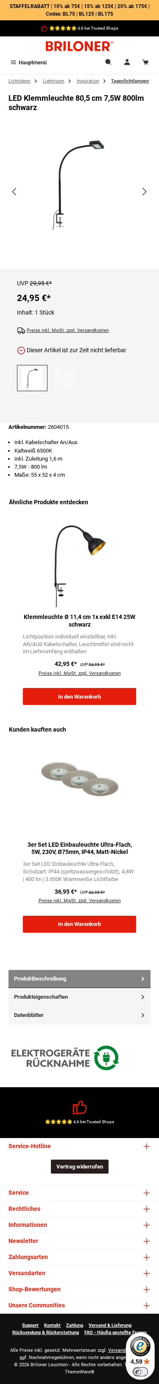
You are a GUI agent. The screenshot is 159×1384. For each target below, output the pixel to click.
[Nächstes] (144, 191)
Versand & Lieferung (110, 1325)
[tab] (79, 979)
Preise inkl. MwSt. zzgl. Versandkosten (68, 330)
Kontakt (52, 1325)
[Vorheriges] (14, 191)
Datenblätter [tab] (29, 1015)
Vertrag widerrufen (79, 1166)
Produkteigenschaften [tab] (41, 997)
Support (30, 1325)
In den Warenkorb (79, 696)
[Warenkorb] (145, 62)
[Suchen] (108, 62)
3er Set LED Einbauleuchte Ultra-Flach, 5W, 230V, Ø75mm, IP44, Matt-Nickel (80, 848)
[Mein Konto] (127, 62)
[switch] (140, 1371)
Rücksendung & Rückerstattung (45, 1332)
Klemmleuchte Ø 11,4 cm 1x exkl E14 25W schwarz (79, 620)
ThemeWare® (80, 1372)
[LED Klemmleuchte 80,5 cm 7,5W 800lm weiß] (65, 378)
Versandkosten (124, 1350)
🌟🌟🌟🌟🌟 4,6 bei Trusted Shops (83, 28)
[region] (79, 199)
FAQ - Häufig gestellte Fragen (115, 1332)
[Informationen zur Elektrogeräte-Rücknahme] (66, 1060)
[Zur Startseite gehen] (79, 46)
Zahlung (74, 1325)
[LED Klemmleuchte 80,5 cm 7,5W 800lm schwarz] (79, 182)
